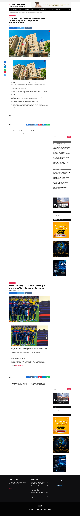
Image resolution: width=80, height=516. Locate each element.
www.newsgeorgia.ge (19, 112)
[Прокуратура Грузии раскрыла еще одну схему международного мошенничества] (29, 43)
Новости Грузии (12, 15)
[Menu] (11, 9)
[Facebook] (5, 62)
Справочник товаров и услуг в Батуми (42, 509)
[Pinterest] (5, 72)
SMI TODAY (51, 9)
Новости (20, 9)
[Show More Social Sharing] (34, 28)
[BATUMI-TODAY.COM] (17, 5)
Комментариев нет (21, 25)
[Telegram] (5, 67)
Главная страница (12, 12)
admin (11, 25)
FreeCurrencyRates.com (56, 481)
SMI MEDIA (58, 9)
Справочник (43, 9)
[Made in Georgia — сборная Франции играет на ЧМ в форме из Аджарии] (29, 309)
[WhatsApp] (5, 70)
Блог (32, 9)
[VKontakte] (5, 64)
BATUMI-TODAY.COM (37, 512)
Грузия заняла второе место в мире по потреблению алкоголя (26, 1)
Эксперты (37, 9)
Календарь (27, 9)
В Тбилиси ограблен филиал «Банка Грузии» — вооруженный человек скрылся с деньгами (20, 132)
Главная (15, 9)
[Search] (69, 9)
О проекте (11, 488)
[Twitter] (5, 75)
